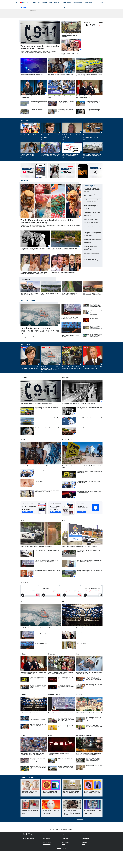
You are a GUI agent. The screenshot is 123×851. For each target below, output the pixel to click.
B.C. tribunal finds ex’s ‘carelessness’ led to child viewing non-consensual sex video (70, 335)
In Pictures (57, 2)
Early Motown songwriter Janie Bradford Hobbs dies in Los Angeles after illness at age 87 (66, 719)
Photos (60, 7)
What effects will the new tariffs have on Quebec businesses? (29, 135)
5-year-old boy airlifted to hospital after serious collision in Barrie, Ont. (96, 335)
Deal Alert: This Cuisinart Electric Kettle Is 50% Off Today (30, 792)
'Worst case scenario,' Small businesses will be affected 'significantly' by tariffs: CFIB (90, 136)
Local (39, 2)
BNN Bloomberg (65, 842)
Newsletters (70, 829)
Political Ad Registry (47, 844)
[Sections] (16, 2)
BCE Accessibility (26, 841)
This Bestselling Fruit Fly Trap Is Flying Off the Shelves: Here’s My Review (30, 812)
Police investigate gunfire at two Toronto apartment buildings (36, 546)
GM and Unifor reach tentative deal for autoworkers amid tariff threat (71, 367)
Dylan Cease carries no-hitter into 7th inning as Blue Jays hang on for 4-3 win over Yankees (32, 754)
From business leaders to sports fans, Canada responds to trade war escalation (71, 35)
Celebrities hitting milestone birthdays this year (63, 272)
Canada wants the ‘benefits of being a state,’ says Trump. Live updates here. (33, 673)
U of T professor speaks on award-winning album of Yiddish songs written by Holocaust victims (70, 317)
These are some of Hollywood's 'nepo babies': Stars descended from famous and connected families (33, 273)
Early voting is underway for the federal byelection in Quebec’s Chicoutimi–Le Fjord (93, 102)
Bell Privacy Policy (46, 841)
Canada (44, 2)
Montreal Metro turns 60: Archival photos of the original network (78, 403)
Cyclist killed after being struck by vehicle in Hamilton (47, 550)
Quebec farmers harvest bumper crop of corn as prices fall (70, 294)
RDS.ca (83, 844)
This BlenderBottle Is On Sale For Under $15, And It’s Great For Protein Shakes (92, 812)
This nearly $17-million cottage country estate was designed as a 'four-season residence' (64, 249)
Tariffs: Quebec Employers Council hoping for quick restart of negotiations (71, 136)
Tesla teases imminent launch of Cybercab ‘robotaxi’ (59, 754)
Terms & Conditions (47, 842)
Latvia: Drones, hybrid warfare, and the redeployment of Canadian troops (96, 328)
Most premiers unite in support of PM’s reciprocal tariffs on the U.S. (29, 367)
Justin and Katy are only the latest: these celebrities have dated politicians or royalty (35, 249)
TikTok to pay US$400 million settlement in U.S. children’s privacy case (66, 686)
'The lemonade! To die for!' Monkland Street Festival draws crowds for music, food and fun (50, 155)
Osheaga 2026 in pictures (82, 427)
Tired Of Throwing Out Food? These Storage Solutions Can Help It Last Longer (49, 793)
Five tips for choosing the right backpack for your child (34, 465)
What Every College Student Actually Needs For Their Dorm (92, 792)
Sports (65, 7)
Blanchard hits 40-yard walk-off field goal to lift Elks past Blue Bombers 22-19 (38, 767)
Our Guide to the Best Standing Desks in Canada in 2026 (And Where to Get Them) (71, 793)
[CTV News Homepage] (25, 2)
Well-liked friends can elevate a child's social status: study (28, 155)
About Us (85, 7)
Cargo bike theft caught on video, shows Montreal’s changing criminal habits (70, 53)
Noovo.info (84, 841)
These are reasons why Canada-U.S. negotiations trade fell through (92, 367)
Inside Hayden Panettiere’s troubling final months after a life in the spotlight (66, 727)
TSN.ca (63, 844)
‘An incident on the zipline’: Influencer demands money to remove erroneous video (29, 295)
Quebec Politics (42, 7)
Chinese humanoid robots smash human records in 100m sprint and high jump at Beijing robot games (38, 718)
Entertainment (71, 7)
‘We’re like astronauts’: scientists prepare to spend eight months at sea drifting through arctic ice (50, 368)
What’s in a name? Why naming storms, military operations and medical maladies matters (93, 759)
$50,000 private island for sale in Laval (49, 294)
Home (34, 2)
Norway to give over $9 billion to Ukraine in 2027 (87, 631)
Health (56, 7)
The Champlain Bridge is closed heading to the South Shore (70, 155)
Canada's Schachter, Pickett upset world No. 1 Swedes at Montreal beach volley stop (66, 102)
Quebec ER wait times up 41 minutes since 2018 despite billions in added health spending (47, 491)
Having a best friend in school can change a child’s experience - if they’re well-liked (65, 110)
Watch (50, 2)
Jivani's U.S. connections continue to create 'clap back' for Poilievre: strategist (38, 686)
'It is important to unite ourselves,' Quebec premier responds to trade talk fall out (50, 136)
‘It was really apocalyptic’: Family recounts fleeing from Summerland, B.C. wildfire (92, 295)
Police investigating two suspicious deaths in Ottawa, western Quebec (96, 305)
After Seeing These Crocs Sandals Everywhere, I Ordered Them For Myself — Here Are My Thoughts (71, 812)
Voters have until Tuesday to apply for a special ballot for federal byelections (38, 679)
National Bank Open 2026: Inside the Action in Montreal (89, 417)
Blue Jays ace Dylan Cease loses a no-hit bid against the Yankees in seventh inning (38, 760)
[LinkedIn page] (31, 834)
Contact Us (78, 7)
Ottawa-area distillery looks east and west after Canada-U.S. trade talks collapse (60, 673)
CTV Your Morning (66, 2)
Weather (36, 7)
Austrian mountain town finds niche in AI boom (74, 627)
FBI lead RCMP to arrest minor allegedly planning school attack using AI (93, 110)
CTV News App (64, 829)
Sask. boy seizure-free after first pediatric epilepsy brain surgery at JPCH (89, 673)
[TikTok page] (26, 834)
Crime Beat (50, 7)
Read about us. (80, 818)
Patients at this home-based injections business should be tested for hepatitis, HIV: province (93, 678)
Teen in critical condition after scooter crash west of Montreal (36, 403)
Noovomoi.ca (84, 842)
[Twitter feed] (24, 834)
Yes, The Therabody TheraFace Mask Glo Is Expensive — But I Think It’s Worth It (50, 812)
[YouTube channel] (29, 834)
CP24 (63, 841)
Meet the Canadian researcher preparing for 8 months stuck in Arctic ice (39, 331)
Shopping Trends (77, 2)
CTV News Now (88, 2)
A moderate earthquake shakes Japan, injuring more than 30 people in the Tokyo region (88, 754)
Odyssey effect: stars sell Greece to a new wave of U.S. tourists (89, 713)
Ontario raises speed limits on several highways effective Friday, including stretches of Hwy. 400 (65, 760)
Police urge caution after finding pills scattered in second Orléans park (80, 546)
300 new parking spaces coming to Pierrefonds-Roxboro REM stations (92, 155)
